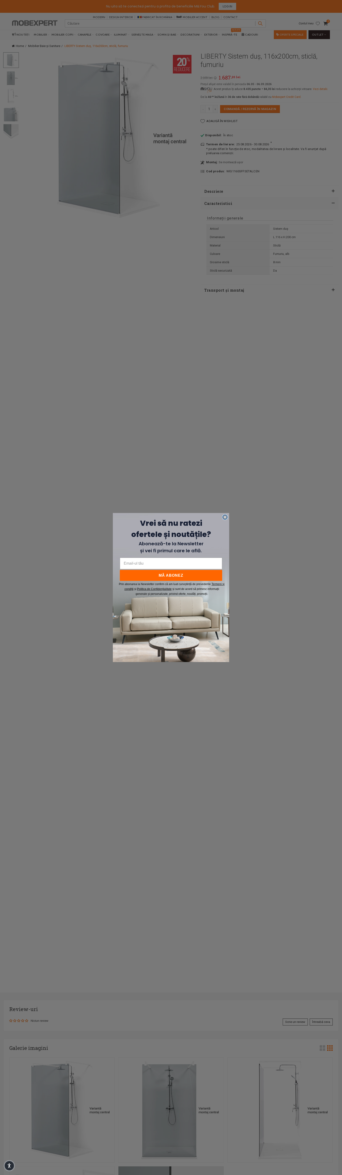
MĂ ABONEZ (171, 575)
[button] (9, 1165)
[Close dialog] (225, 517)
